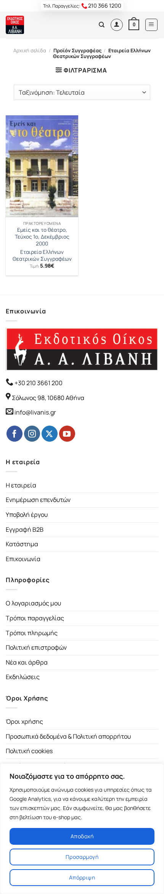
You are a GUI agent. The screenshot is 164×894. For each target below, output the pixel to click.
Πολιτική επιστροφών (36, 647)
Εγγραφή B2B (24, 529)
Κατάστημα (22, 544)
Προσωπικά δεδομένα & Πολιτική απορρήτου (68, 736)
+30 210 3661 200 (38, 383)
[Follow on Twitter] (50, 434)
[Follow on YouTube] (67, 434)
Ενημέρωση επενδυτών (38, 499)
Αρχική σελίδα (29, 50)
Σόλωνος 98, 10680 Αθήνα (48, 398)
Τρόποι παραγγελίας (35, 618)
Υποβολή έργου (27, 514)
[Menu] (151, 25)
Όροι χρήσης (24, 721)
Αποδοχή (82, 836)
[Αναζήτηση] (102, 25)
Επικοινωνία (23, 559)
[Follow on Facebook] (14, 434)
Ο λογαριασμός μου (33, 603)
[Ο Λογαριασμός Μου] (117, 25)
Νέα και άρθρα (27, 662)
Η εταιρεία (21, 485)
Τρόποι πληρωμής (32, 633)
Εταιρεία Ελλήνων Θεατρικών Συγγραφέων (42, 255)
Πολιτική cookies (29, 751)
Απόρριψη (82, 877)
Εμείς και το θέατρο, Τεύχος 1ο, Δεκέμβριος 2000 (42, 237)
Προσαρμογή (82, 856)
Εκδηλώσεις (23, 677)
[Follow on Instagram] (32, 434)
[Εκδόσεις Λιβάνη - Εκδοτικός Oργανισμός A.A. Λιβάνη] (31, 24)
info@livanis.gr (35, 412)
